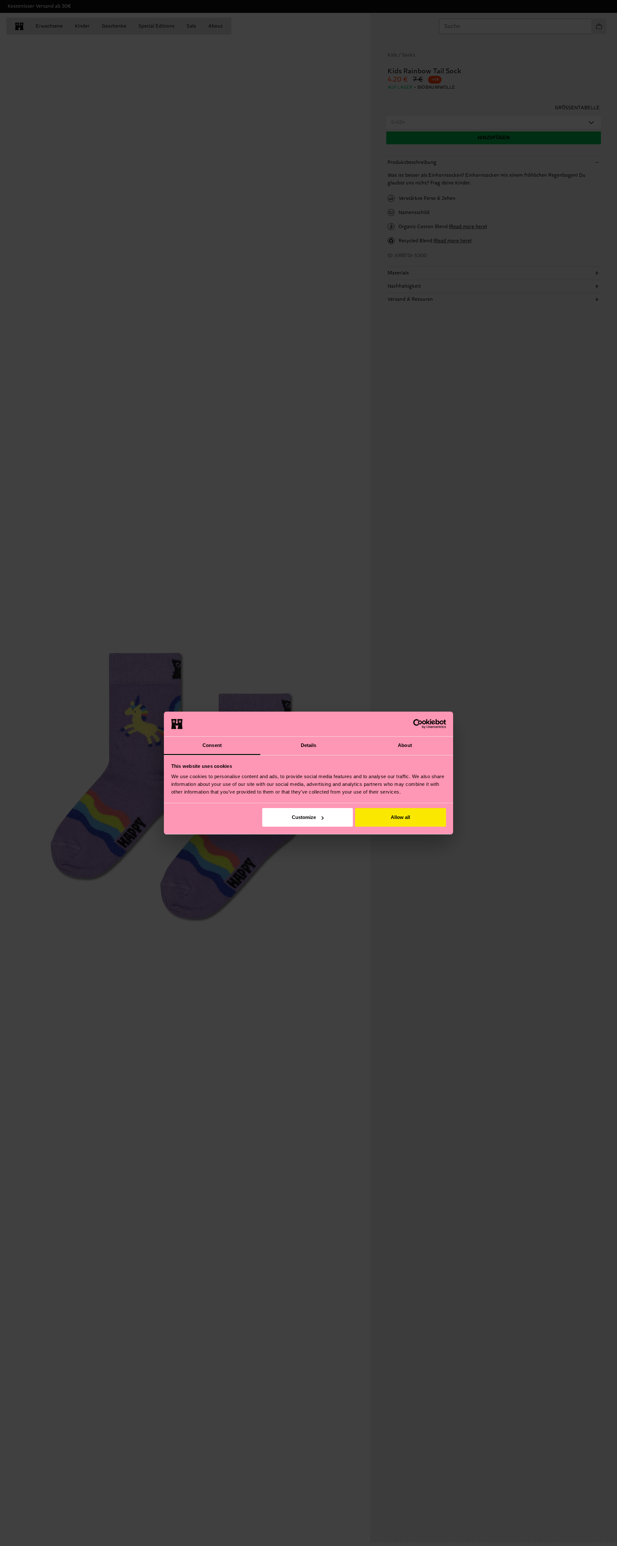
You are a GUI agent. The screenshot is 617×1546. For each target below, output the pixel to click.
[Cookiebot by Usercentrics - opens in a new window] (418, 724)
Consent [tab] (212, 745)
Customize (304, 817)
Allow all (400, 817)
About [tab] (405, 745)
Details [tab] (309, 745)
